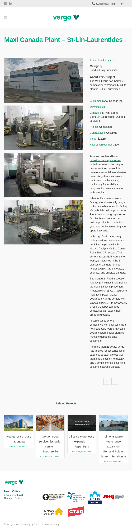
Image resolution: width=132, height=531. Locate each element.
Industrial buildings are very (105, 160)
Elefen (37, 524)
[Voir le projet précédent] (106, 381)
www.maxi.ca (97, 107)
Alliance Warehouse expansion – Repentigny (81, 441)
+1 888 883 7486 (105, 3)
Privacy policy (51, 524)
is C (109, 248)
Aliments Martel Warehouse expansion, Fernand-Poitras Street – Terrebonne (113, 446)
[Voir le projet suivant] (114, 381)
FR (122, 3)
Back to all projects (102, 60)
